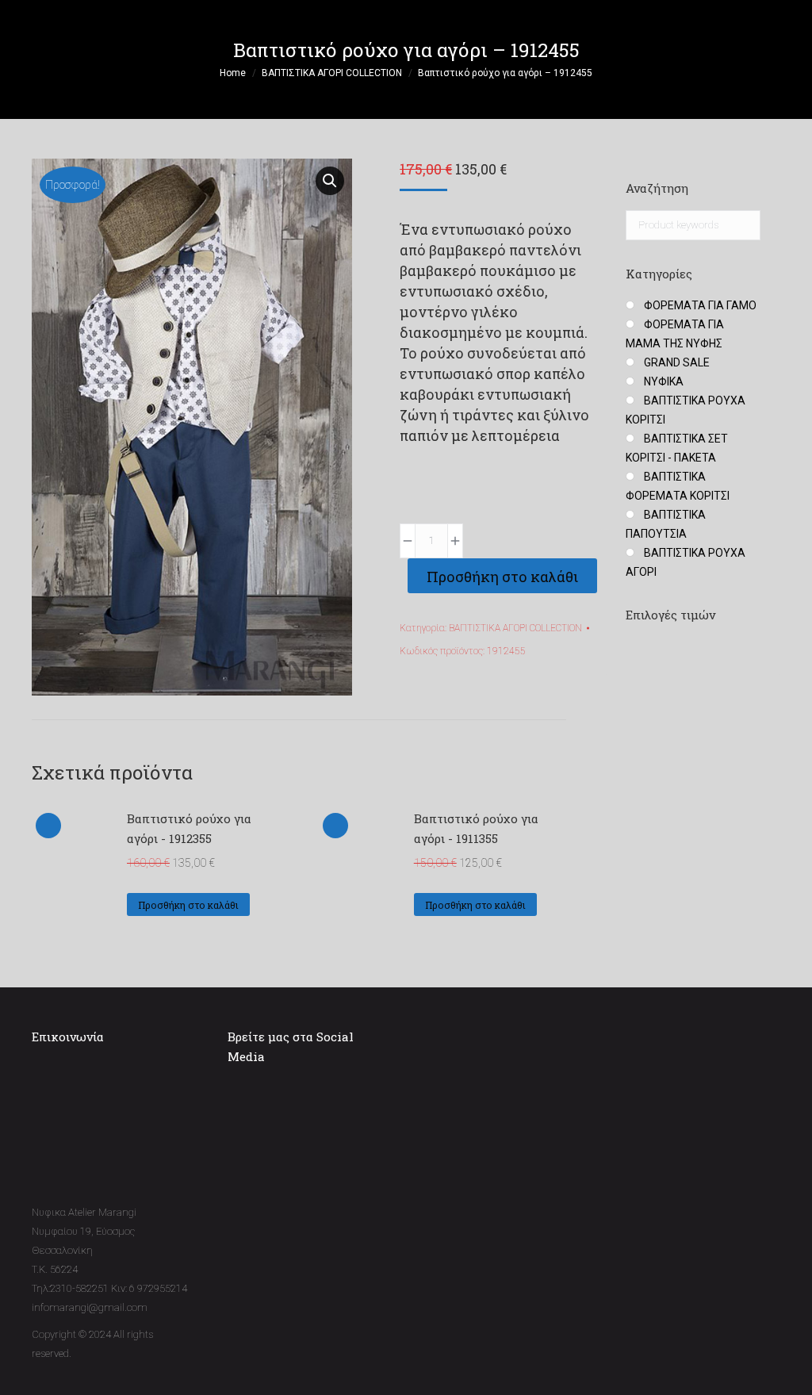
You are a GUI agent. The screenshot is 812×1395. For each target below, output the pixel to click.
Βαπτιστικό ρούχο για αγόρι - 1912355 (189, 828)
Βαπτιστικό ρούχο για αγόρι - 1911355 (476, 828)
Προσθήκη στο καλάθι (502, 576)
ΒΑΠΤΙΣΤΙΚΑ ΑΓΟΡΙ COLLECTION (515, 628)
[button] (330, 181)
